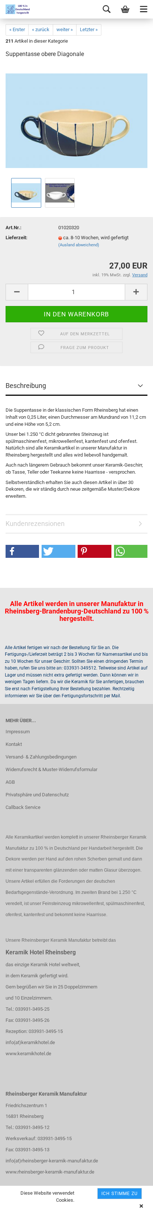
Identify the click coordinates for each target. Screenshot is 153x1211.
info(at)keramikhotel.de (30, 1042)
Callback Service (23, 807)
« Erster (17, 29)
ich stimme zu (119, 1193)
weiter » (64, 29)
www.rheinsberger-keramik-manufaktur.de (50, 1172)
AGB (10, 782)
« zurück (40, 29)
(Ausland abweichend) (78, 245)
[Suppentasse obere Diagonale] (76, 120)
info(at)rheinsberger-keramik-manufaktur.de (52, 1161)
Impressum (18, 731)
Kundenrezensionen (35, 523)
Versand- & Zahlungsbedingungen (41, 757)
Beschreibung (26, 385)
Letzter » (89, 29)
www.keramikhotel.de (28, 1053)
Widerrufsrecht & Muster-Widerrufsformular (51, 769)
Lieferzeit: (16, 237)
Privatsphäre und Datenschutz (37, 794)
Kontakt (14, 744)
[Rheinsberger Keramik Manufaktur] (15, 9)
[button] (22, 551)
